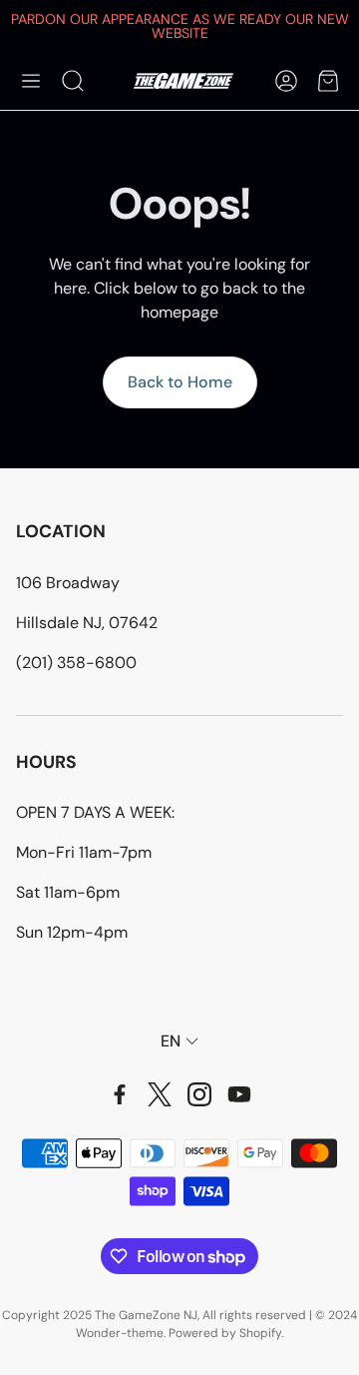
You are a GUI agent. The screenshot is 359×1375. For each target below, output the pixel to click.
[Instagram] (199, 1094)
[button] (31, 81)
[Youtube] (239, 1094)
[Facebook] (120, 1094)
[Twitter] (160, 1094)
